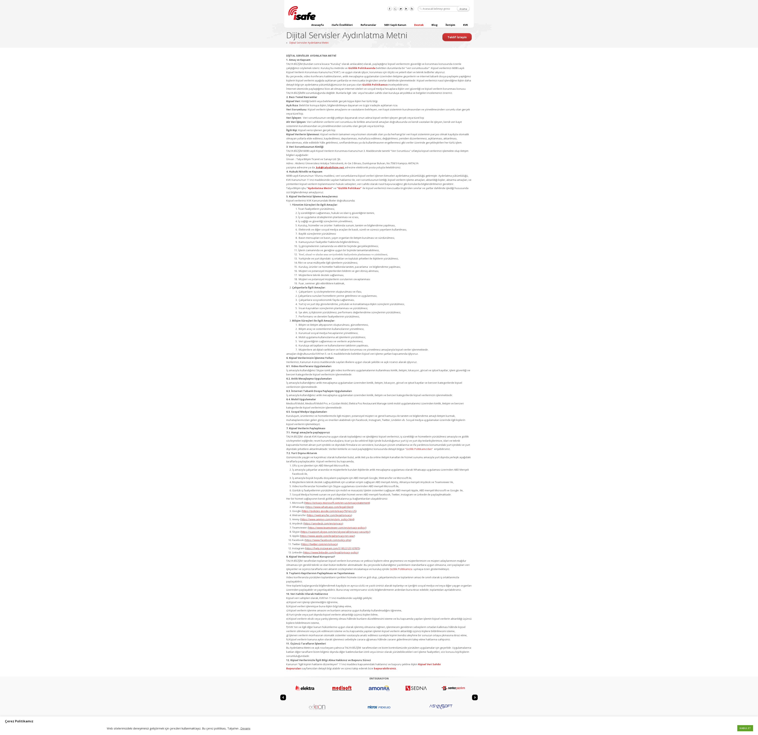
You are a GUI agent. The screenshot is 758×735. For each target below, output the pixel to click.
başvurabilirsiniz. (385, 668)
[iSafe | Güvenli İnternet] (302, 13)
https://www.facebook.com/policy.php (328, 540)
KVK (465, 25)
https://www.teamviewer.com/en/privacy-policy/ (337, 527)
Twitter (401, 9)
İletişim (450, 25)
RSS (412, 9)
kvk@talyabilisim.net (330, 167)
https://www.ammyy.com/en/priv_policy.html (327, 519)
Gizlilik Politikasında (361, 68)
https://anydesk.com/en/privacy (323, 523)
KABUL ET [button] (745, 728)
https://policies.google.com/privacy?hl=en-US (329, 511)
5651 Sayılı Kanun (395, 25)
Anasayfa (317, 25)
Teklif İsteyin (457, 37)
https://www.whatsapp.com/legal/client (329, 507)
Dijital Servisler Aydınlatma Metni (308, 42)
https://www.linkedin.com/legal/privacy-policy (331, 552)
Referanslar (368, 25)
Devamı (245, 728)
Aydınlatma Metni (320, 188)
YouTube (406, 9)
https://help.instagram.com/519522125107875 (332, 548)
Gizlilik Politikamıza (401, 569)
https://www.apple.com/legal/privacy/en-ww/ (327, 536)
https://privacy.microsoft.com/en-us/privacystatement (337, 503)
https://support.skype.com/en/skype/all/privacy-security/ (335, 532)
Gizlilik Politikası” (349, 188)
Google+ (395, 9)
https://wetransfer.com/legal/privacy (329, 515)
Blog (435, 25)
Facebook (389, 9)
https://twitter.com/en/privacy (319, 544)
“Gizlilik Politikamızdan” (419, 449)
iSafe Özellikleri (342, 25)
